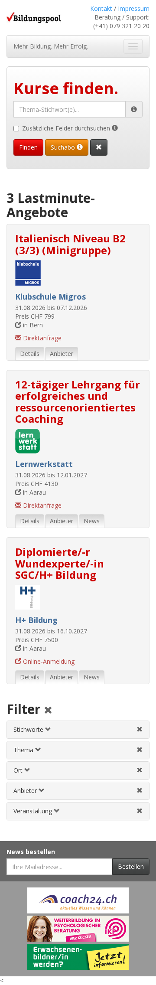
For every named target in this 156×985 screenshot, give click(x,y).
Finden (28, 147)
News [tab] (92, 521)
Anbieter (26, 790)
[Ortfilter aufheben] (139, 770)
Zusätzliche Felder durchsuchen (67, 128)
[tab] (78, 729)
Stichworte (29, 729)
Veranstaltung (33, 811)
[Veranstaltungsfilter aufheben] (139, 811)
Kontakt (101, 8)
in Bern (32, 325)
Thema (24, 750)
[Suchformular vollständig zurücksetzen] (98, 147)
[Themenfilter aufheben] (139, 750)
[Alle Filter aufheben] (48, 711)
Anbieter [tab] (61, 353)
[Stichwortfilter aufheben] (139, 729)
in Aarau (33, 492)
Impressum (134, 8)
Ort (18, 770)
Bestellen (131, 866)
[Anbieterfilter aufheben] (139, 790)
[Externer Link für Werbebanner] (78, 900)
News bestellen (30, 852)
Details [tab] (29, 353)
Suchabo (64, 147)
